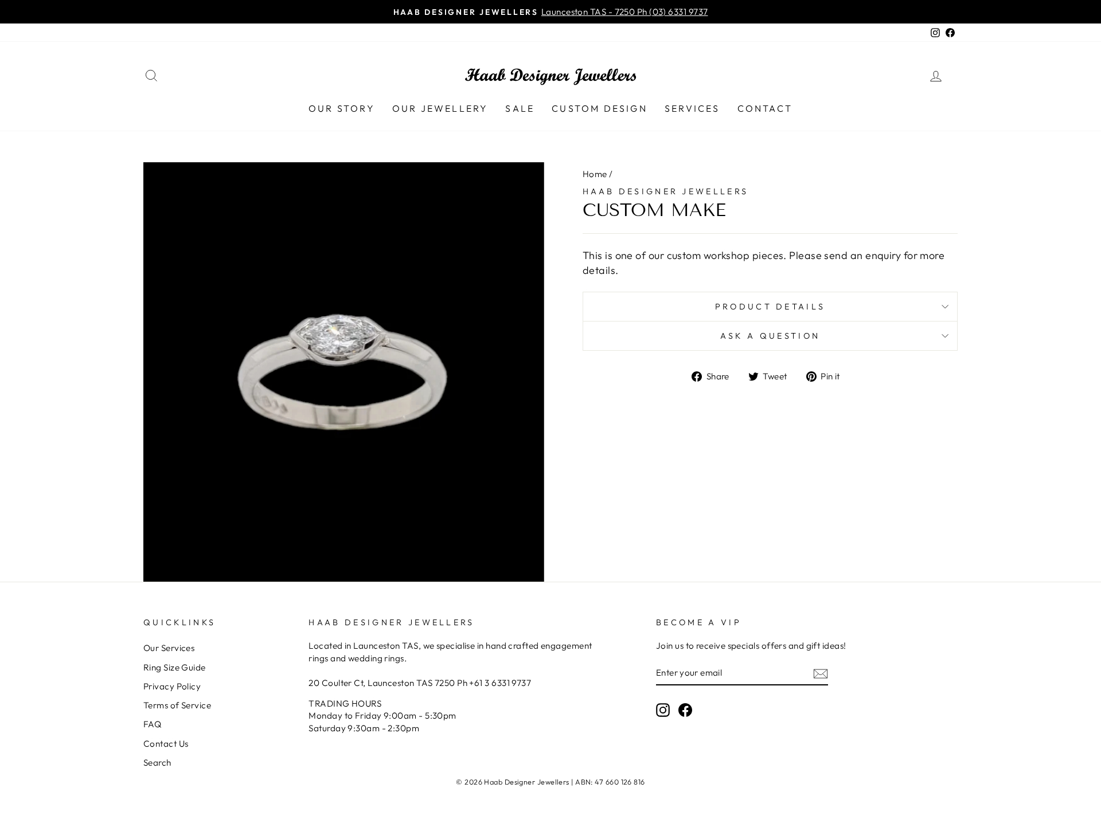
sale (519, 108)
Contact (764, 108)
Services (692, 108)
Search (157, 762)
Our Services (168, 647)
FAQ (152, 724)
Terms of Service (177, 705)
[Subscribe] (820, 673)
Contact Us (166, 743)
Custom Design (599, 108)
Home (595, 173)
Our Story (342, 108)
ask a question (770, 336)
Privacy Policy (172, 686)
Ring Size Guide (174, 667)
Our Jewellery (440, 108)
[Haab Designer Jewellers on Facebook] (685, 709)
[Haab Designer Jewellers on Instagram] (663, 709)
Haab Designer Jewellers (665, 191)
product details (770, 306)
